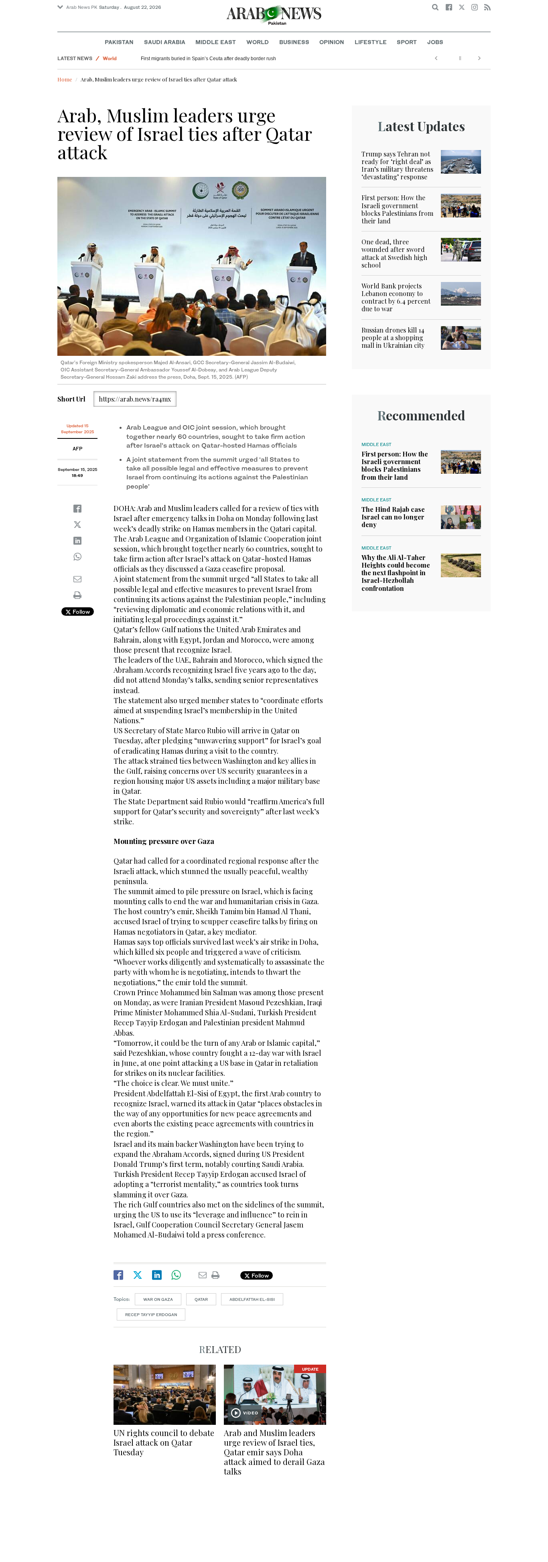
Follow (80, 611)
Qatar (201, 1299)
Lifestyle (371, 42)
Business (294, 42)
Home (64, 79)
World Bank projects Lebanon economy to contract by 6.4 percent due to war (395, 297)
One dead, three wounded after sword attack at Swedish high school (394, 253)
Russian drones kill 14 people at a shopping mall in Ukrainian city (392, 337)
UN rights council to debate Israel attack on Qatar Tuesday (164, 1442)
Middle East (215, 42)
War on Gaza (158, 1299)
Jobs (435, 42)
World (257, 42)
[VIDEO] (275, 1394)
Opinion (331, 42)
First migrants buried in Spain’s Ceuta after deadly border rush (208, 58)
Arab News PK (81, 7)
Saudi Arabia (164, 42)
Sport (407, 42)
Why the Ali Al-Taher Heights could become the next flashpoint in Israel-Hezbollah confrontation (395, 572)
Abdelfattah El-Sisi (252, 1299)
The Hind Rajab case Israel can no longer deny (393, 517)
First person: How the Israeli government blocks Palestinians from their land (397, 209)
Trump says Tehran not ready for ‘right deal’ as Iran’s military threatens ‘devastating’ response (397, 165)
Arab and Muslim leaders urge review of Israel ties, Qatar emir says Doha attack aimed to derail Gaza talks (274, 1452)
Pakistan (119, 42)
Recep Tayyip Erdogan (151, 1314)
